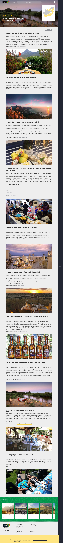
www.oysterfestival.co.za (22, 137)
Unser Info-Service (19, 531)
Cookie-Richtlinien (16, 541)
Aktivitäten (31, 530)
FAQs (17, 528)
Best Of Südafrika (32, 533)
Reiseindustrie (18, 533)
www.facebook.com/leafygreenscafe (24, 423)
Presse (17, 530)
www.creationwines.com (21, 46)
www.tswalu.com (20, 285)
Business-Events (18, 532)
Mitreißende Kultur (7, 16)
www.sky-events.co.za (21, 466)
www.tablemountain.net (21, 91)
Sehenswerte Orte (32, 531)
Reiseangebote (32, 532)
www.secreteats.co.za (21, 241)
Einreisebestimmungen (19, 526)
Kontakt (17, 527)
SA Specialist (18, 535)
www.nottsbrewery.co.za (22, 331)
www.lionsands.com (21, 379)
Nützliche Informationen (32, 528)
